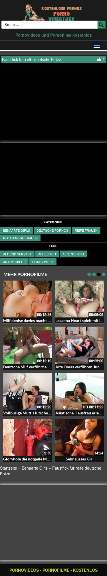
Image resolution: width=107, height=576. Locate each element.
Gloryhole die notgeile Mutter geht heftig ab (41, 458)
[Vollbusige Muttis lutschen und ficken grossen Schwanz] (27, 391)
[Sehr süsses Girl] (79, 437)
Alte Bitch (47, 254)
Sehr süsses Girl (80, 458)
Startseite (8, 468)
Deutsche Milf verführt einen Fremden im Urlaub (46, 366)
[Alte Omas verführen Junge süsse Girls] (79, 345)
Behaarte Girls (16, 230)
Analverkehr (14, 261)
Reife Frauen (86, 230)
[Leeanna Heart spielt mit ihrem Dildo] (79, 299)
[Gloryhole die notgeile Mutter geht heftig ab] (27, 437)
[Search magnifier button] (102, 25)
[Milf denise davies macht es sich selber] (27, 299)
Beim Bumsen (43, 261)
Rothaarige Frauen (20, 238)
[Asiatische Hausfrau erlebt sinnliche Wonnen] (79, 391)
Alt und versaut (17, 254)
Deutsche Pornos (52, 230)
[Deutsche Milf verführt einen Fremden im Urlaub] (27, 345)
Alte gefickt (73, 254)
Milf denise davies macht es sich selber (37, 320)
